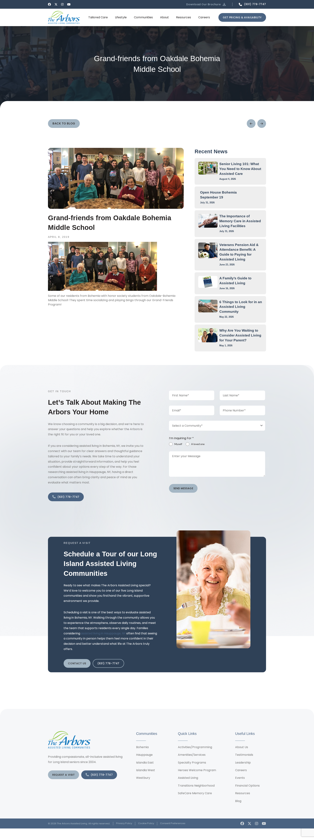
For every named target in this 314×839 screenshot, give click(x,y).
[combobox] (217, 426)
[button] (206, 4)
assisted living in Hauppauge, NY (103, 633)
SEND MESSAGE (183, 488)
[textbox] (213, 425)
